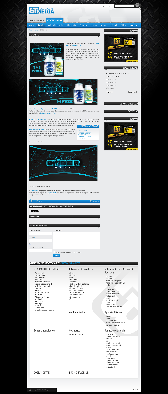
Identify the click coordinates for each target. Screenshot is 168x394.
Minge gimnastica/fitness (115, 323)
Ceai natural (110, 367)
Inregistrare (104, 6)
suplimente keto (78, 312)
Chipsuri (73, 275)
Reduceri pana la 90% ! (48, 113)
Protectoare (110, 305)
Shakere (109, 285)
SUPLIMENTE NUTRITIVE (47, 269)
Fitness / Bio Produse (81, 269)
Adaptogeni (39, 303)
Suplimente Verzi (112, 360)
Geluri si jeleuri (76, 286)
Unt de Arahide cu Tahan (79, 284)
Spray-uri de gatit (77, 293)
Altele (108, 318)
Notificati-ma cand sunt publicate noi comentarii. (68, 252)
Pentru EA (38, 295)
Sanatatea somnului (113, 345)
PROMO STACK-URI (79, 372)
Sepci (108, 298)
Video (123, 25)
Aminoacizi (39, 280)
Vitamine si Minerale (42, 297)
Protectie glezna (112, 296)
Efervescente (75, 297)
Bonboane (73, 282)
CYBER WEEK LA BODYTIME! (84, 133)
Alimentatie (71, 25)
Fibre (107, 341)
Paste (72, 273)
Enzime (108, 347)
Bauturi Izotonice (76, 295)
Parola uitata (136, 390)
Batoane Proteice (76, 288)
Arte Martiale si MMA (114, 307)
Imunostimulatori (112, 363)
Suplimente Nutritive (55, 25)
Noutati (41, 25)
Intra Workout (40, 277)
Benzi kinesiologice (44, 330)
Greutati (109, 316)
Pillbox (108, 302)
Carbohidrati (39, 308)
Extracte (38, 306)
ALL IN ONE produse (42, 293)
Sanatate (83, 25)
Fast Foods (74, 280)
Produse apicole (111, 352)
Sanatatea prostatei (113, 343)
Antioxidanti (39, 301)
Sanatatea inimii (112, 354)
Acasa (31, 25)
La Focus (103, 25)
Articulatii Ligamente (43, 286)
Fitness (94, 25)
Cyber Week (34, 190)
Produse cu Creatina (42, 282)
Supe (72, 299)
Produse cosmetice (77, 334)
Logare (110, 6)
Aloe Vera (109, 334)
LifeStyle (114, 25)
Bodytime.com (76, 45)
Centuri (108, 287)
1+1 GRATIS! (83, 131)
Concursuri (133, 25)
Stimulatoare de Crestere (44, 310)
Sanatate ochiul (112, 365)
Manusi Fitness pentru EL (115, 281)
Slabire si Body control (43, 284)
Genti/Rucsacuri (112, 300)
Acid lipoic (38, 299)
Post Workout (40, 275)
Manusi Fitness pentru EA (115, 283)
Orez (72, 277)
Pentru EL (109, 276)
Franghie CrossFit (112, 325)
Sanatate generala (115, 330)
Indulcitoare (110, 358)
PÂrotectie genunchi (113, 294)
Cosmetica (74, 330)
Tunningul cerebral (113, 337)
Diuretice (109, 356)
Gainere (38, 290)
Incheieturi (110, 289)
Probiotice (109, 339)
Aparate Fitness (113, 312)
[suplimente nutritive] (70, 263)
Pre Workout (39, 273)
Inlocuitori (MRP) (76, 290)
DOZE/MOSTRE (42, 372)
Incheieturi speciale (113, 292)
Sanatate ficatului (113, 350)
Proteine (38, 288)
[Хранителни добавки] (121, 150)
